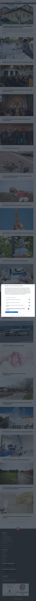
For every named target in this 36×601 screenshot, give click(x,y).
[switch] (29, 299)
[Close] (33, 286)
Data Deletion (13, 315)
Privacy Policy (23, 315)
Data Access (18, 315)
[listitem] (18, 297)
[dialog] (18, 300)
